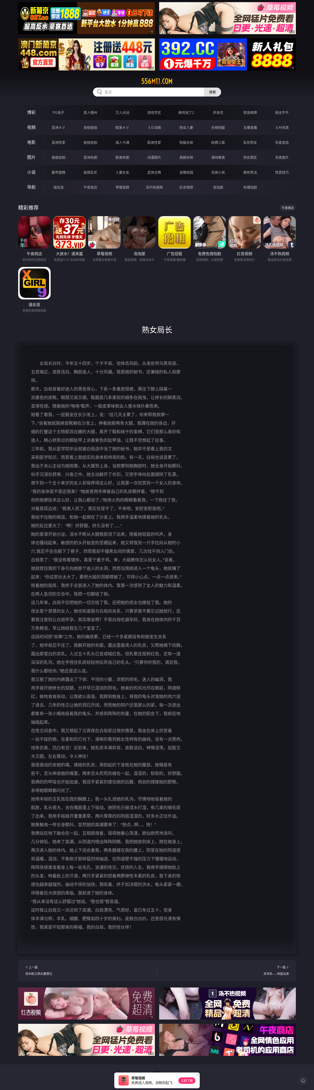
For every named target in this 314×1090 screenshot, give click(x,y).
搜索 (212, 92)
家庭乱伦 (90, 172)
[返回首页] (303, 1080)
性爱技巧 (282, 172)
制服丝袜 (186, 142)
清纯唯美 (218, 157)
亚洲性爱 (58, 142)
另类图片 (282, 157)
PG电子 (58, 112)
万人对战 (122, 112)
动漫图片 (154, 157)
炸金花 (218, 112)
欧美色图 (122, 157)
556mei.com (157, 81)
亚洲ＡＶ (58, 127)
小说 (31, 172)
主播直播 (250, 127)
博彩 (31, 112)
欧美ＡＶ (122, 127)
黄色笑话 (250, 172)
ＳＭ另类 (282, 127)
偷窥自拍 (58, 157)
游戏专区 (154, 112)
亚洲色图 (90, 157)
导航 (31, 187)
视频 (31, 127)
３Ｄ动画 (154, 127)
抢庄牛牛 (282, 112)
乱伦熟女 (250, 142)
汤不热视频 (154, 187)
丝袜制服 (218, 127)
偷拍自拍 (90, 142)
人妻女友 (122, 172)
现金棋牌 (250, 112)
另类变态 (282, 142)
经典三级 (218, 142)
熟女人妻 (186, 127)
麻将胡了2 (186, 112)
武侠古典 (154, 172)
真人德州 (90, 112)
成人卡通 (122, 142)
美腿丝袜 (186, 157)
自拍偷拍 (90, 127)
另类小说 (218, 172)
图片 (31, 157)
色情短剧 (250, 187)
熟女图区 (250, 157)
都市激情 (58, 172)
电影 (31, 142)
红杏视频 (186, 187)
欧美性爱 (154, 142)
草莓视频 (122, 187)
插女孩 (58, 187)
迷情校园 (186, 172)
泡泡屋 (218, 187)
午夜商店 (90, 187)
